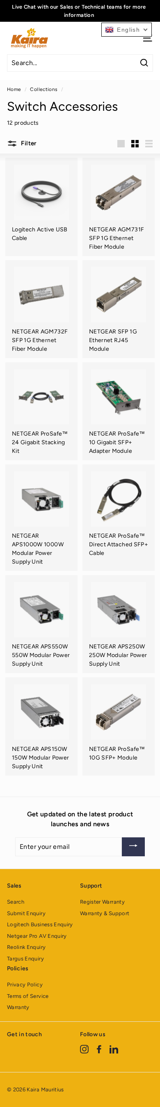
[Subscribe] (133, 847)
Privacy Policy (25, 984)
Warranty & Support (104, 913)
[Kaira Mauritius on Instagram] (84, 1049)
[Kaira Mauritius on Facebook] (99, 1049)
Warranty (18, 1007)
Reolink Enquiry (26, 947)
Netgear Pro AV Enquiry (37, 936)
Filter (28, 143)
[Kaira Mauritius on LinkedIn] (114, 1049)
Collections (43, 89)
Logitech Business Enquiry (40, 924)
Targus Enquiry (25, 959)
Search (15, 902)
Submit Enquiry (26, 913)
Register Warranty (102, 902)
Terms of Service (28, 996)
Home (14, 89)
